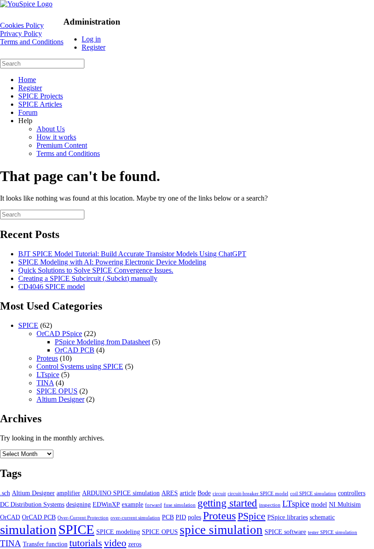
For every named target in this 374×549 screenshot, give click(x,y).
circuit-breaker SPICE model (258, 493)
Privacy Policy (21, 33)
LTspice (47, 374)
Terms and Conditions (31, 42)
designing (78, 504)
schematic (322, 517)
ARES (169, 493)
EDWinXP (106, 504)
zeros (134, 544)
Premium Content (61, 145)
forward (153, 505)
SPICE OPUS (57, 391)
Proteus (47, 358)
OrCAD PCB (74, 350)
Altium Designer (60, 399)
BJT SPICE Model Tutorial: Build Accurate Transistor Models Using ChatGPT (132, 254)
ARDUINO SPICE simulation (121, 493)
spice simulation (221, 530)
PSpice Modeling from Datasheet (102, 342)
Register (93, 47)
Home (27, 79)
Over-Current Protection (83, 517)
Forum (27, 112)
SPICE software (285, 531)
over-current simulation (135, 517)
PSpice (251, 516)
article (188, 493)
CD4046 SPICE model (51, 286)
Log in (91, 39)
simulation (28, 529)
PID (181, 517)
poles (194, 517)
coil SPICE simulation (313, 493)
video (115, 543)
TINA (45, 383)
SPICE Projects (40, 96)
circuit (219, 493)
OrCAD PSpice (59, 333)
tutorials (85, 543)
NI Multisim (345, 504)
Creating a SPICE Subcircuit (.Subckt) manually (87, 278)
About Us (50, 129)
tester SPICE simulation (332, 532)
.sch (5, 493)
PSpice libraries (287, 517)
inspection (269, 505)
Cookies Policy (22, 25)
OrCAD (10, 517)
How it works (56, 137)
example (132, 504)
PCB (168, 517)
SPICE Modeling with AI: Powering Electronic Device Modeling (112, 262)
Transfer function (45, 544)
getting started (227, 503)
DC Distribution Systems (32, 504)
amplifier (68, 493)
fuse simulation (180, 505)
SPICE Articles (40, 104)
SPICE (28, 325)
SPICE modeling (118, 531)
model (319, 504)
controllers (351, 493)
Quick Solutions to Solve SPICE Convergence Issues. (95, 270)
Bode (204, 493)
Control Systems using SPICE (79, 366)
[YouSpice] (26, 4)
